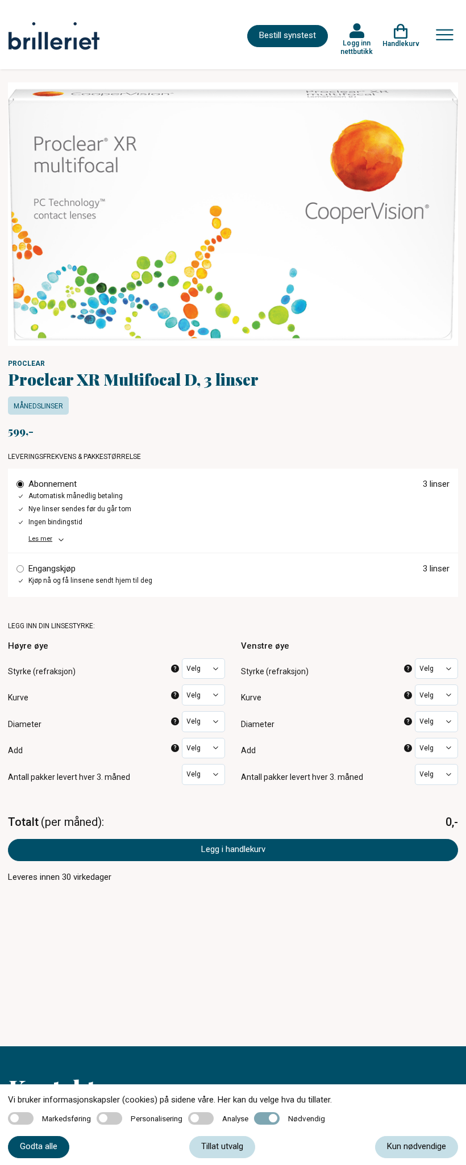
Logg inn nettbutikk (356, 47)
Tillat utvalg (222, 1146)
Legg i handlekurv (233, 849)
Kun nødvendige (416, 1146)
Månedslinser (38, 406)
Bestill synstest (287, 35)
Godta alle (38, 1146)
